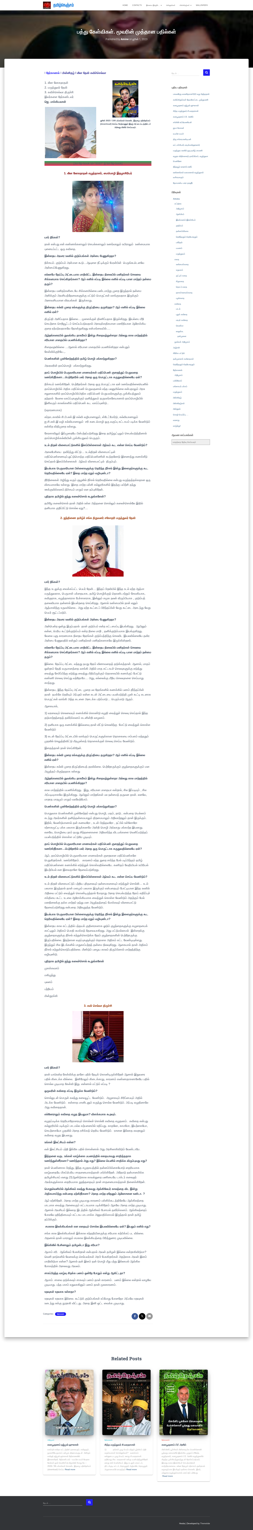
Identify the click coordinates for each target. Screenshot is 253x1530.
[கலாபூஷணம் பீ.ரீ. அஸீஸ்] (183, 1402)
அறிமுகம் (180, 208)
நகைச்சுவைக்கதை (184, 292)
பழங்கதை (180, 298)
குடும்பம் (179, 225)
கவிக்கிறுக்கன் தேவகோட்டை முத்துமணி (190, 100)
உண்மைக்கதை (182, 264)
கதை (177, 259)
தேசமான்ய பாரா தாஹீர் (183, 183)
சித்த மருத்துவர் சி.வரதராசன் (186, 111)
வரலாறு (176, 420)
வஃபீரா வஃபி (178, 134)
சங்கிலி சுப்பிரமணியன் (182, 122)
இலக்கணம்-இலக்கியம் (186, 220)
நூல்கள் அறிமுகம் (182, 342)
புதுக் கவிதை (181, 314)
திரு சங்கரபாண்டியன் (182, 139)
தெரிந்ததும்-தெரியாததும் (187, 237)
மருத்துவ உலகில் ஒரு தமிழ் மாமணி (187, 150)
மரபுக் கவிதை (182, 320)
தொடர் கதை (181, 287)
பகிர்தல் (179, 242)
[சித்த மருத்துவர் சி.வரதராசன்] (126, 1402)
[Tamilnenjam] (59, 5)
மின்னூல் (177, 409)
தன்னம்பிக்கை (182, 231)
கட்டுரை (178, 203)
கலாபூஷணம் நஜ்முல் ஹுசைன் (186, 105)
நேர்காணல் (53, 72)
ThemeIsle (205, 1523)
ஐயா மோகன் (178, 128)
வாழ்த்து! (177, 426)
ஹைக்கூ (179, 331)
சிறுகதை (180, 281)
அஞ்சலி (176, 347)
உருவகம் (179, 270)
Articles (176, 199)
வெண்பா (179, 325)
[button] (161, 5)
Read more (70, 1469)
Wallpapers (202, 5)
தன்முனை (181, 336)
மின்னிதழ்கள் (185, 5)
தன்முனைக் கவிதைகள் (183, 359)
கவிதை (178, 304)
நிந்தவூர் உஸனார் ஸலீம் (182, 167)
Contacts (137, 5)
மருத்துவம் (180, 254)
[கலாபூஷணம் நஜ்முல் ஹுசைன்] (69, 1402)
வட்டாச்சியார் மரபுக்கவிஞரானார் (186, 145)
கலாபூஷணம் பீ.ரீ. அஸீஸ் (183, 117)
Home (125, 5)
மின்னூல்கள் (170, 5)
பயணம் (179, 248)
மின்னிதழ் (177, 397)
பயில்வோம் (177, 381)
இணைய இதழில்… (153, 5)
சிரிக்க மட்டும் (179, 353)
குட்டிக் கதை (181, 275)
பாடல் (178, 309)
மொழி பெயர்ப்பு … (180, 414)
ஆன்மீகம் (180, 214)
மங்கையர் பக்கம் (180, 386)
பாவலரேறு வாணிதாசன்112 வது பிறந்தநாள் (191, 94)
